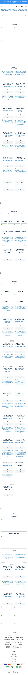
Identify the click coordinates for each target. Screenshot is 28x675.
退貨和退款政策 (14, 656)
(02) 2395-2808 (18, 642)
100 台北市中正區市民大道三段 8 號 (15, 637)
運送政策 (14, 654)
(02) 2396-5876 (18, 641)
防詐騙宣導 (14, 658)
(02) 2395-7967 (18, 646)
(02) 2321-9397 (18, 647)
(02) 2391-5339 (18, 639)
